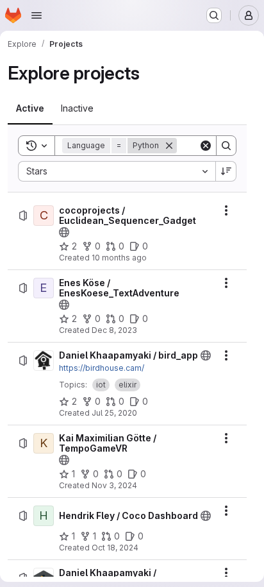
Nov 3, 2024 (114, 485)
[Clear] (205, 145)
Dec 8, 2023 (114, 330)
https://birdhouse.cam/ (101, 368)
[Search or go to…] (214, 15)
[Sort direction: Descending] (226, 171)
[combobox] (116, 171)
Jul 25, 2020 (114, 413)
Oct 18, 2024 (115, 547)
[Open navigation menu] (36, 15)
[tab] (30, 108)
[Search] (226, 145)
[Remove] (169, 145)
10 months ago (119, 257)
